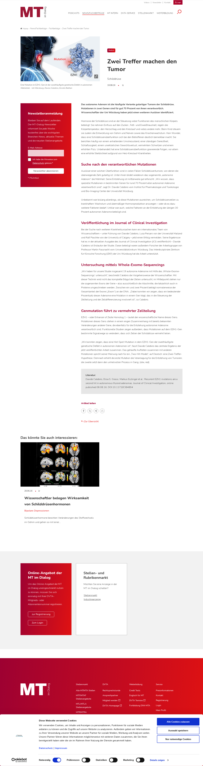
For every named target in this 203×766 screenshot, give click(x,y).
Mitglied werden (110, 700)
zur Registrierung (41, 614)
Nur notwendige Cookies (178, 739)
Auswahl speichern (178, 730)
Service (159, 684)
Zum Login (37, 622)
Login (158, 705)
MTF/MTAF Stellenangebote (83, 697)
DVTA (105, 684)
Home (25, 28)
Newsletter (157, 2)
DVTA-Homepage (111, 705)
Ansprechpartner (110, 695)
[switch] (83, 759)
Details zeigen (157, 760)
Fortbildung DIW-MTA (139, 705)
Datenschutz (46, 748)
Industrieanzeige (92, 599)
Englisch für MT (136, 695)
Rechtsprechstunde (111, 690)
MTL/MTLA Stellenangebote (83, 705)
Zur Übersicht (91, 421)
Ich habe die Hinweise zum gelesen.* (45, 161)
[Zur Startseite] (34, 12)
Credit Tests (134, 690)
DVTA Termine (136, 700)
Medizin (111, 50)
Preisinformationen (164, 690)
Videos (147, 2)
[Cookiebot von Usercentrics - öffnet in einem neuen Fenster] (19, 760)
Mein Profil (161, 710)
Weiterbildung (135, 684)
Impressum (61, 748)
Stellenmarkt (90, 595)
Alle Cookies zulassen (178, 721)
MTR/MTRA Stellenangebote (83, 714)
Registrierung (162, 700)
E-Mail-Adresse (35, 147)
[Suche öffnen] (179, 12)
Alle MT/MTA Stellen (85, 690)
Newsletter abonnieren (45, 171)
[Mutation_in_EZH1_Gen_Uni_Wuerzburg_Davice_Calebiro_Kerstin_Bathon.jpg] (60, 58)
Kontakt (167, 2)
